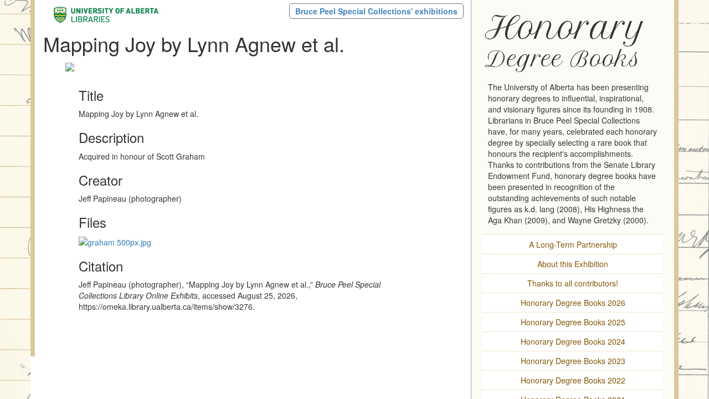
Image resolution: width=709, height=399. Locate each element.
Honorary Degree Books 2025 (573, 322)
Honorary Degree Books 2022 (573, 380)
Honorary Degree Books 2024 (573, 341)
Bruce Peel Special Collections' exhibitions (376, 11)
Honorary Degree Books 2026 (573, 302)
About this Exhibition (572, 263)
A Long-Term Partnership (573, 244)
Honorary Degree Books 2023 (573, 360)
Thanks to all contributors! (572, 283)
